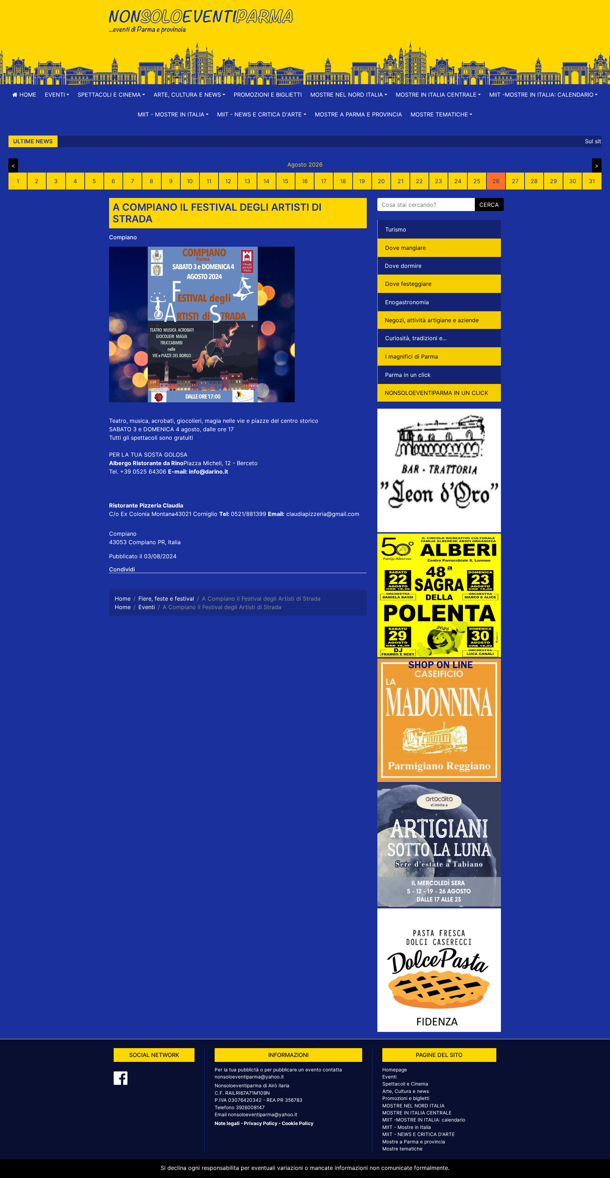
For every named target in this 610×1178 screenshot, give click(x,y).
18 (343, 181)
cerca (489, 204)
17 (324, 181)
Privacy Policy (260, 1123)
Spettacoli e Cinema (405, 1084)
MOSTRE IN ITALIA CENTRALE (416, 1113)
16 (305, 181)
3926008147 (250, 1107)
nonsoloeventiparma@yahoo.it (249, 1077)
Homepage (394, 1069)
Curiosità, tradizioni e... (416, 338)
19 (362, 181)
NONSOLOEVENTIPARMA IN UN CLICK (436, 392)
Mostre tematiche (402, 1149)
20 (381, 181)
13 (247, 181)
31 (592, 181)
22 (419, 181)
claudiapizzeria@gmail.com (322, 513)
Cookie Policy (297, 1123)
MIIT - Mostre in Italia (406, 1127)
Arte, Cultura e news (405, 1091)
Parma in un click (408, 374)
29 (553, 181)
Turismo (395, 229)
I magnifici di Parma (411, 356)
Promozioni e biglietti (268, 94)
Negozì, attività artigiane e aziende (432, 320)
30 (572, 181)
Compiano (123, 237)
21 (400, 181)
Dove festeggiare (408, 283)
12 (228, 181)
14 (266, 181)
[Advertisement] (405, 28)
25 (476, 181)
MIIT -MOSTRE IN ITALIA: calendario (423, 1120)
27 (515, 181)
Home (27, 94)
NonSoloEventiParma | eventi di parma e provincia (204, 20)
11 (209, 181)
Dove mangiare (405, 247)
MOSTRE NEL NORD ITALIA (413, 1105)
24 (457, 181)
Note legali (227, 1123)
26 (496, 181)
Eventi (389, 1077)
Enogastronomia (407, 302)
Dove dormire (403, 265)
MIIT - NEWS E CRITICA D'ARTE (418, 1134)
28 (534, 181)
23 (438, 181)
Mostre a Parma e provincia (358, 114)
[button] (57, 94)
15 (285, 181)
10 (190, 181)
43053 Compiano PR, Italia (145, 542)
